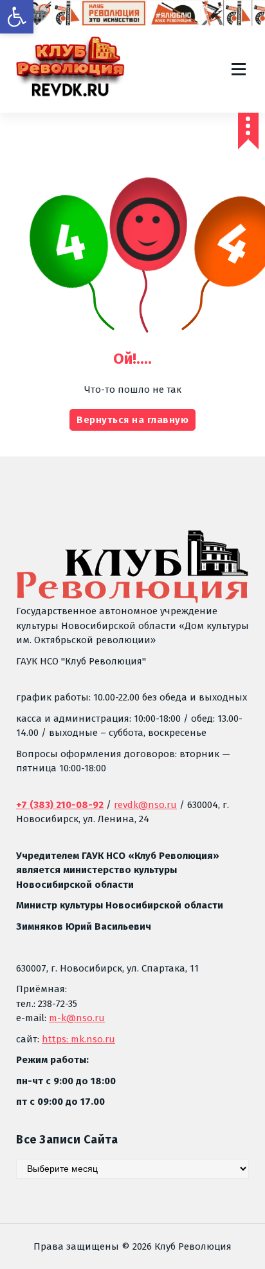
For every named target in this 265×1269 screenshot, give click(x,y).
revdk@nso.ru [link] (145, 805)
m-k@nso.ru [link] (77, 1018)
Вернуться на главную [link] (132, 420)
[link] (16, 16)
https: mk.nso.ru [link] (78, 1039)
